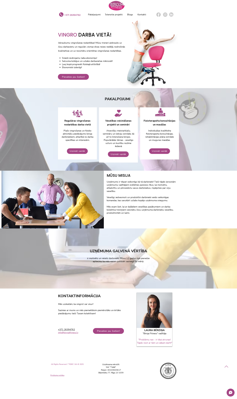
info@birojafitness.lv (68, 332)
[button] (73, 77)
